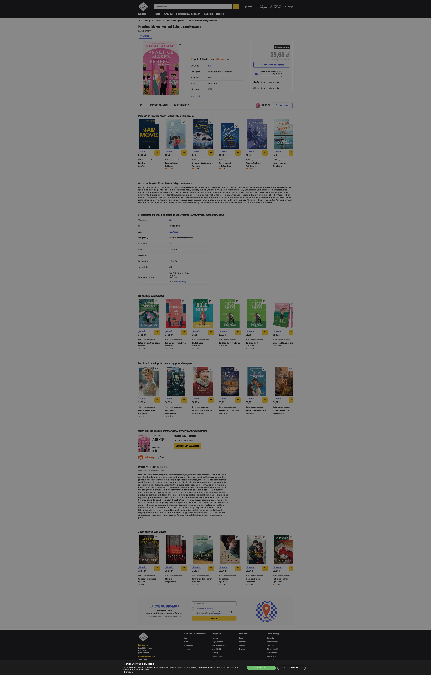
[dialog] (215, 667)
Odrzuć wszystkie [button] (291, 668)
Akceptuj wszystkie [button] (261, 668)
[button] (182, 672)
